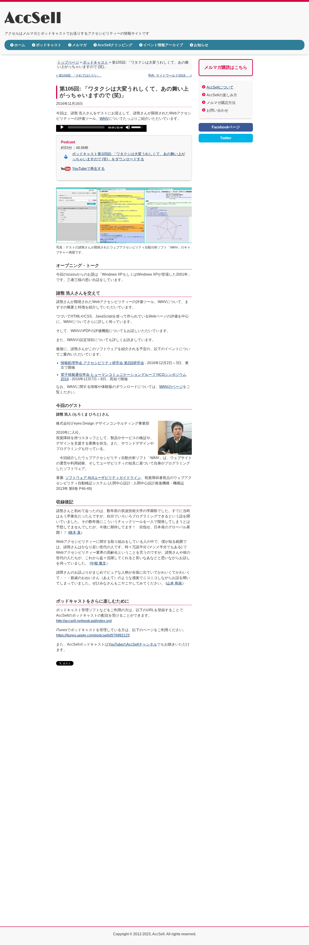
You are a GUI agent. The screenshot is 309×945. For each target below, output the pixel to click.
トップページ (68, 62)
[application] (101, 128)
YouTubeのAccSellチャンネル (132, 644)
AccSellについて (220, 87)
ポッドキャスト (48, 45)
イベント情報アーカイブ (163, 45)
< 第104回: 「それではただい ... (78, 75)
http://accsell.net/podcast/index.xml (84, 621)
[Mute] (128, 127)
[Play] (62, 127)
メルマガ (79, 45)
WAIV (104, 118)
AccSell (33, 18)
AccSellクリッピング (114, 45)
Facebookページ (226, 127)
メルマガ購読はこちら (225, 67)
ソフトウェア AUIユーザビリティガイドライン (103, 478)
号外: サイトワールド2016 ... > (170, 75)
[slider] (137, 127)
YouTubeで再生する (88, 169)
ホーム (19, 45)
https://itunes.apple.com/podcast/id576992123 (93, 635)
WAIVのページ (171, 387)
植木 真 (75, 532)
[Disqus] (124, 738)
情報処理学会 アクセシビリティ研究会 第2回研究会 (102, 363)
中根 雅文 (98, 563)
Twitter (225, 138)
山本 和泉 (174, 583)
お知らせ (201, 45)
